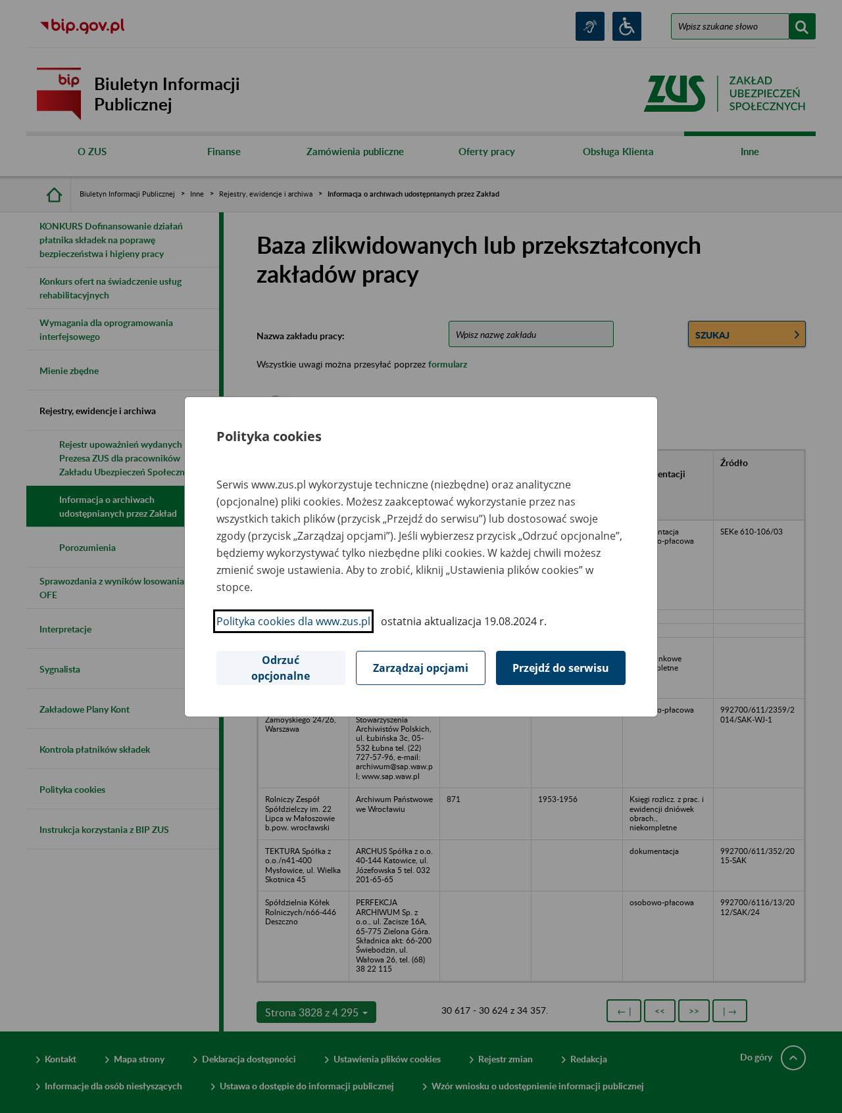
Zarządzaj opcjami (420, 668)
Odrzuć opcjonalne (280, 668)
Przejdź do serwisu (560, 668)
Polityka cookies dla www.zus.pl (293, 621)
